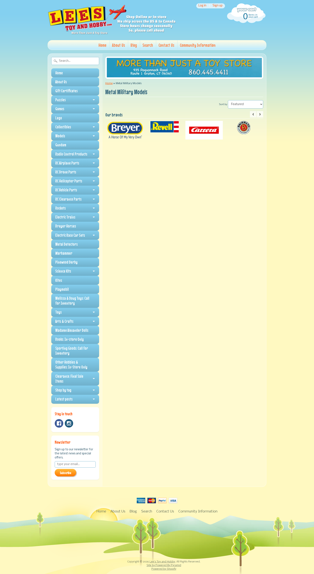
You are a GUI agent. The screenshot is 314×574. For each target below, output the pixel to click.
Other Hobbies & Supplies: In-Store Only (71, 364)
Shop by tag (63, 390)
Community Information (198, 45)
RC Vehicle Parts (66, 190)
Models (60, 136)
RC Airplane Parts (67, 163)
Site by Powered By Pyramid (164, 565)
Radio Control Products (71, 154)
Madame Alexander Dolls (71, 330)
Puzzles (60, 99)
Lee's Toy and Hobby (162, 562)
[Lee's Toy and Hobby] (112, 34)
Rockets (60, 208)
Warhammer (63, 253)
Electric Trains (65, 217)
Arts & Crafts (64, 321)
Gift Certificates (66, 90)
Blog (134, 45)
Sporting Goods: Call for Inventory (71, 350)
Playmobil (62, 289)
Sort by (223, 104)
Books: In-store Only (69, 339)
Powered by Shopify (163, 569)
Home (102, 45)
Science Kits (63, 271)
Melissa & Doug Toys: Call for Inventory (72, 300)
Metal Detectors (66, 244)
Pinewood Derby (66, 262)
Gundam (60, 144)
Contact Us (166, 45)
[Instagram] (69, 423)
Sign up (218, 5)
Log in (202, 5)
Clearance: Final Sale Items (69, 378)
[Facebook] (59, 423)
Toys (58, 312)
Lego (58, 118)
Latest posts (64, 399)
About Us (118, 45)
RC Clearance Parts (68, 199)
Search (147, 45)
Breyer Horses (65, 226)
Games (59, 108)
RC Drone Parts (65, 172)
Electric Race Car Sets (70, 235)
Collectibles (63, 127)
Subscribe (65, 473)
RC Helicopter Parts (68, 181)
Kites (58, 280)
